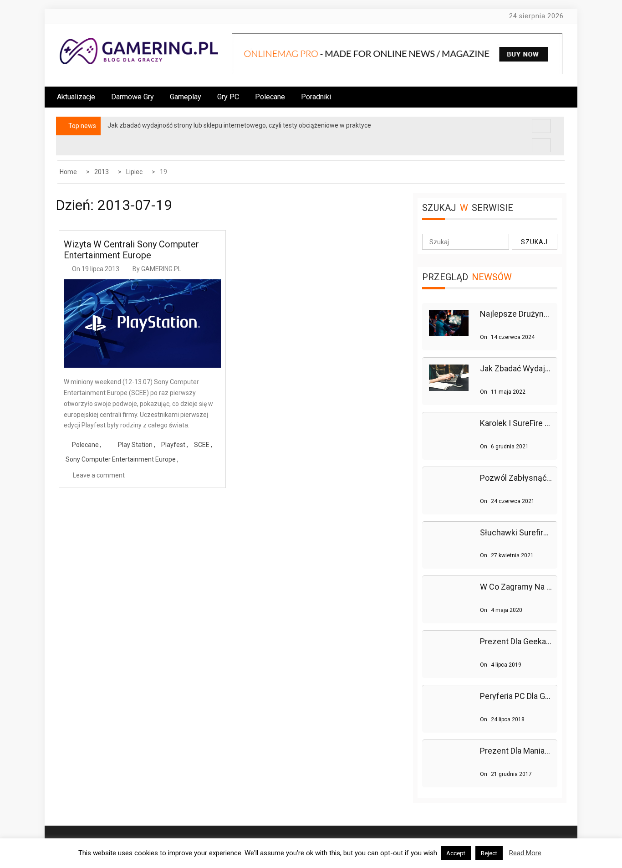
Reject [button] (489, 853)
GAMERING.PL (161, 268)
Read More (525, 853)
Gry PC (228, 96)
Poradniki (316, 96)
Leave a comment (99, 475)
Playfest (173, 444)
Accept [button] (455, 853)
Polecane (270, 96)
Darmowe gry (132, 96)
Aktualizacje (76, 96)
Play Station (135, 444)
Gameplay (185, 96)
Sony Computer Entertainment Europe (121, 459)
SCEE (201, 444)
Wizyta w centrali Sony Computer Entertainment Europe (131, 250)
